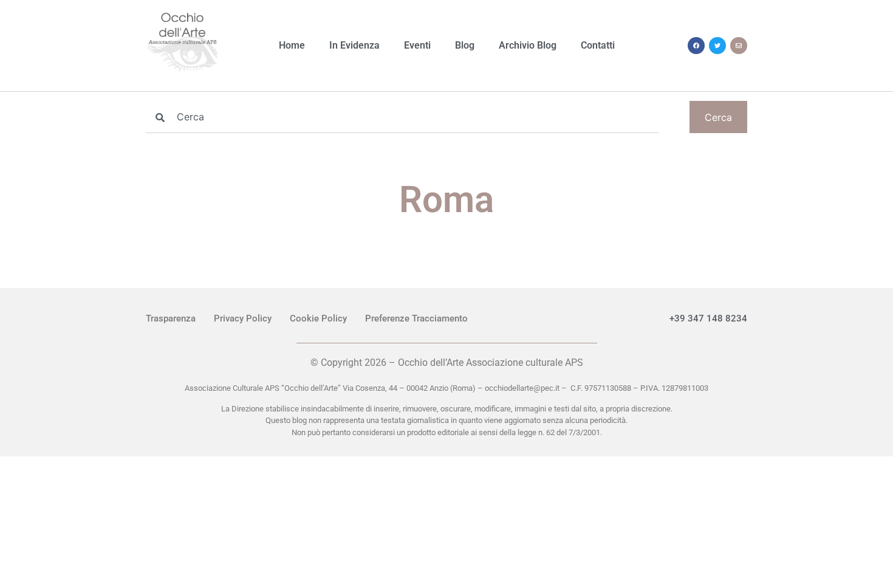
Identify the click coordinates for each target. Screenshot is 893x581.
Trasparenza (171, 318)
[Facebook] (696, 45)
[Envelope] (738, 45)
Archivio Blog (527, 45)
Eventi (417, 45)
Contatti (598, 45)
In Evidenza (354, 45)
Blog (464, 45)
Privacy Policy (243, 318)
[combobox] (402, 117)
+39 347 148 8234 (708, 318)
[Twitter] (717, 45)
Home (292, 45)
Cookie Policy (318, 318)
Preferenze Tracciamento (416, 318)
